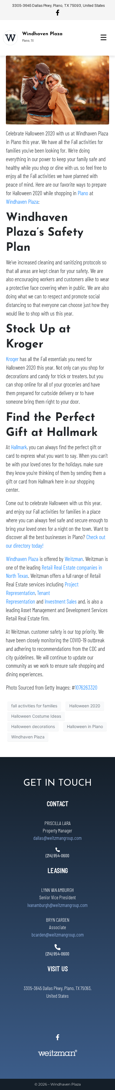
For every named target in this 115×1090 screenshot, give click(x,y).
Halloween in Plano (85, 726)
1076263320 (86, 687)
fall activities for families (34, 705)
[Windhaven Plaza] (10, 37)
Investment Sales (61, 601)
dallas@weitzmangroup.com (57, 838)
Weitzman (74, 558)
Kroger (12, 358)
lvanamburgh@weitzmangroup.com (57, 905)
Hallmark (19, 447)
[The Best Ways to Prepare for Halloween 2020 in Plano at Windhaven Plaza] (57, 90)
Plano (83, 193)
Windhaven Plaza (42, 34)
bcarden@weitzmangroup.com (58, 934)
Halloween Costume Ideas (36, 716)
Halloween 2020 (84, 705)
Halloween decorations (33, 726)
